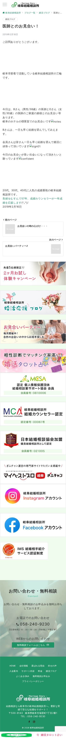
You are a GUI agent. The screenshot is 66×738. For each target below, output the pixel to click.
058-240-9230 (35, 624)
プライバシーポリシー (33, 681)
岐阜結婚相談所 (37, 728)
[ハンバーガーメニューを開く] (4, 4)
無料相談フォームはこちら (31, 645)
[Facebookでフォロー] (29, 722)
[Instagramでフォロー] (34, 722)
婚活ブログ (10, 19)
